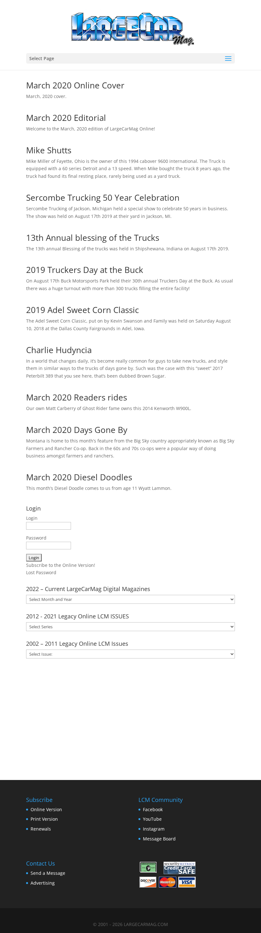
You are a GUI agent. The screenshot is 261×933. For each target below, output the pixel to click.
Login (32, 518)
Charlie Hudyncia (59, 350)
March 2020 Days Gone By (76, 429)
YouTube (152, 819)
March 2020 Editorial (66, 117)
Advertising (43, 883)
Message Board (159, 839)
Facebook (153, 809)
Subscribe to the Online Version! (60, 565)
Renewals (41, 829)
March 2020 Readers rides (76, 397)
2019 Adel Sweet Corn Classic (82, 310)
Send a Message (48, 873)
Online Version (46, 809)
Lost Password (41, 572)
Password (36, 538)
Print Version (44, 819)
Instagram (154, 829)
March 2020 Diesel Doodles (79, 477)
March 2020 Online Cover (75, 85)
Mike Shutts (48, 150)
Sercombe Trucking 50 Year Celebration (103, 197)
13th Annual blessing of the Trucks (92, 237)
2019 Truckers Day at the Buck (84, 269)
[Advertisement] (130, 717)
